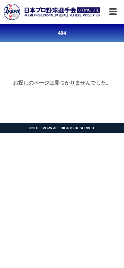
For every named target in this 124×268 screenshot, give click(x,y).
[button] (111, 12)
